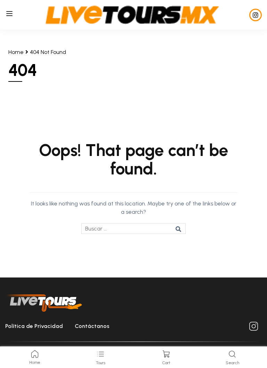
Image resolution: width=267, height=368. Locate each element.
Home (16, 52)
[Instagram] (255, 15)
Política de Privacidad (34, 326)
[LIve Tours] (132, 14)
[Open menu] (10, 14)
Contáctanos (92, 326)
